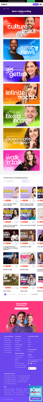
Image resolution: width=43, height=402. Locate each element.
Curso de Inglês (7, 338)
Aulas (29, 340)
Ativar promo (31, 1)
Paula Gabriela (18, 340)
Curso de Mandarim (8, 352)
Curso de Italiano (7, 344)
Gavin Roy (17, 342)
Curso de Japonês (7, 348)
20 (22, 294)
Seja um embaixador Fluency (20, 367)
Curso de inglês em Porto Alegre (10, 379)
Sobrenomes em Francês (9, 394)
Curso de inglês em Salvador (24, 377)
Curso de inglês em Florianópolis (10, 383)
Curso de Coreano (7, 350)
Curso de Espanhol (7, 340)
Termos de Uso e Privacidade (20, 365)
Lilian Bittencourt (18, 346)
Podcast (29, 342)
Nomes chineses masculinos (21, 390)
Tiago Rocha (17, 348)
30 (24, 294)
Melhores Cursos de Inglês (9, 388)
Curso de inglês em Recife (23, 379)
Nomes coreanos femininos (9, 390)
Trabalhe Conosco (18, 357)
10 (19, 294)
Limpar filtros (34, 181)
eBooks (29, 346)
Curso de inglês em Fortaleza (9, 381)
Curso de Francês (7, 342)
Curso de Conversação (19, 355)
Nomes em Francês (7, 392)
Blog (8, 8)
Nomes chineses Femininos (20, 394)
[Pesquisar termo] (4, 181)
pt (32, 368)
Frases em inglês (19, 388)
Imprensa (17, 359)
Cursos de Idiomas (8, 336)
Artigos (29, 344)
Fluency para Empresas (19, 363)
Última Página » (35, 294)
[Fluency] (4, 4)
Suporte (16, 361)
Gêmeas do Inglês (18, 344)
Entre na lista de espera (21, 308)
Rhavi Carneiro (18, 338)
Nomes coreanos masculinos (18, 392)
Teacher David (18, 350)
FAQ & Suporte (31, 357)
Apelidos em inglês (27, 388)
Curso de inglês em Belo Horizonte (23, 375)
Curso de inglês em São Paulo (10, 375)
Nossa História (31, 351)
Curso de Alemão (7, 346)
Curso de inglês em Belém (22, 381)
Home (4, 8)
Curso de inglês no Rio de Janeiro (10, 377)
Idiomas (25, 181)
